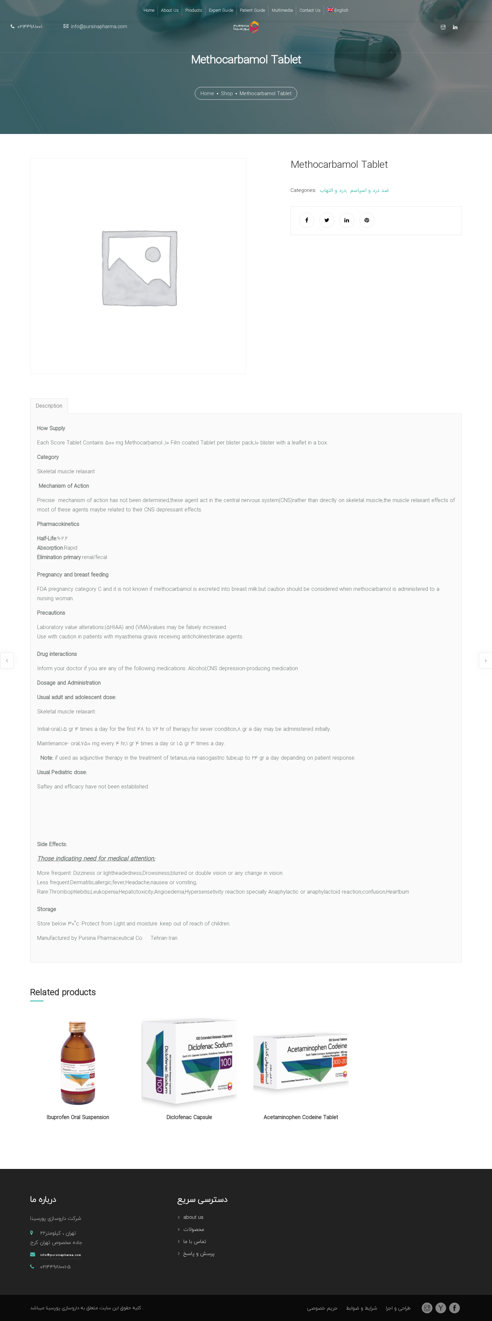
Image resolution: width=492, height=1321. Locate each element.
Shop (227, 93)
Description (49, 406)
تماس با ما (194, 1241)
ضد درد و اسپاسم (369, 190)
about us (193, 1217)
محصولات (193, 1229)
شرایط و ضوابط (361, 1308)
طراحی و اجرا (398, 1308)
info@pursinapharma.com (60, 1255)
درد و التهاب (333, 190)
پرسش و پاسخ (199, 1253)
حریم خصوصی (322, 1308)
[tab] (49, 406)
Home (207, 93)
